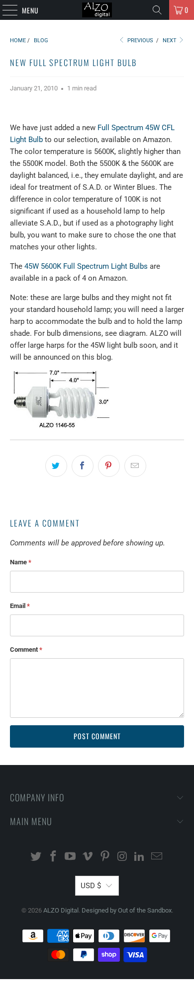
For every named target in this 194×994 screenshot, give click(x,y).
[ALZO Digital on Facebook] (53, 857)
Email (20, 606)
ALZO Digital (61, 910)
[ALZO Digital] (97, 10)
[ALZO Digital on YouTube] (70, 857)
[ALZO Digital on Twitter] (36, 857)
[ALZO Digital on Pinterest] (105, 857)
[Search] (157, 10)
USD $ (91, 885)
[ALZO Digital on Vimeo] (88, 857)
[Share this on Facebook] (83, 466)
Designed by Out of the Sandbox (127, 910)
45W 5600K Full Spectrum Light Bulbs (86, 266)
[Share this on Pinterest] (109, 466)
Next (170, 40)
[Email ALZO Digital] (157, 857)
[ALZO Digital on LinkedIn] (139, 857)
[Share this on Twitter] (56, 466)
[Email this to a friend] (135, 466)
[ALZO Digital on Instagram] (122, 857)
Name (20, 562)
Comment (26, 649)
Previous (139, 40)
